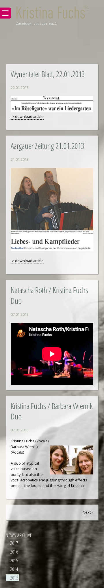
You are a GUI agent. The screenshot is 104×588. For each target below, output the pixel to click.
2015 (14, 560)
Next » (88, 512)
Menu (5, 13)
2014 (14, 569)
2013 (14, 577)
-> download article (27, 116)
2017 (14, 543)
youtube (40, 23)
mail (53, 23)
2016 (14, 551)
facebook (23, 23)
